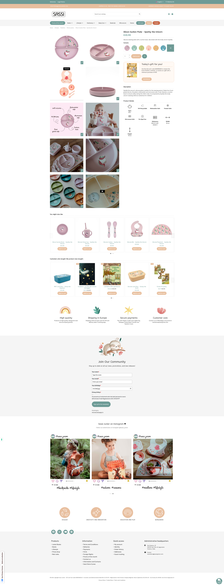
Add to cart (136, 56)
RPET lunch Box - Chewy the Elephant (62, 287)
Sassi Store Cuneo (89, 564)
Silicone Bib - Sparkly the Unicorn (136, 242)
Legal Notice (61, 2)
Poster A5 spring (161, 286)
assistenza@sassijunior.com (155, 554)
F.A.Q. (85, 552)
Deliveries (53, 2)
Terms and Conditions (90, 544)
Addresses (117, 552)
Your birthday (96, 385)
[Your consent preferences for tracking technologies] (1, 439)
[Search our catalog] (139, 14)
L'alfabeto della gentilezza (112, 286)
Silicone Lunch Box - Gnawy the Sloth (137, 287)
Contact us (87, 559)
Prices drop (56, 552)
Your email (95, 378)
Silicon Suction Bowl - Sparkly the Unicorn (62, 242)
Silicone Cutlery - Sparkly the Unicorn (111, 242)
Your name (95, 372)
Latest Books (56, 544)
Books (54, 547)
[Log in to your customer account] (169, 14)
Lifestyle (55, 549)
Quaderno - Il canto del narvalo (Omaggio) (87, 287)
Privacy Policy (102, 580)
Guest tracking (119, 554)
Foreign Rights (88, 554)
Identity (117, 547)
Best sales (55, 554)
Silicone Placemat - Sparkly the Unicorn (161, 242)
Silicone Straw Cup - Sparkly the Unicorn (87, 242)
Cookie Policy (109, 580)
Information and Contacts (92, 561)
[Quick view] (72, 224)
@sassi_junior (123, 427)
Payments (86, 549)
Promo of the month (90, 557)
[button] (110, 253)
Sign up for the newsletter (101, 404)
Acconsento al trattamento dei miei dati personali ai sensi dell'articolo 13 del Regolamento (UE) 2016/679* (109, 397)
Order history (119, 549)
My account (118, 544)
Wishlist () (170, 2)
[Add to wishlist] (144, 56)
